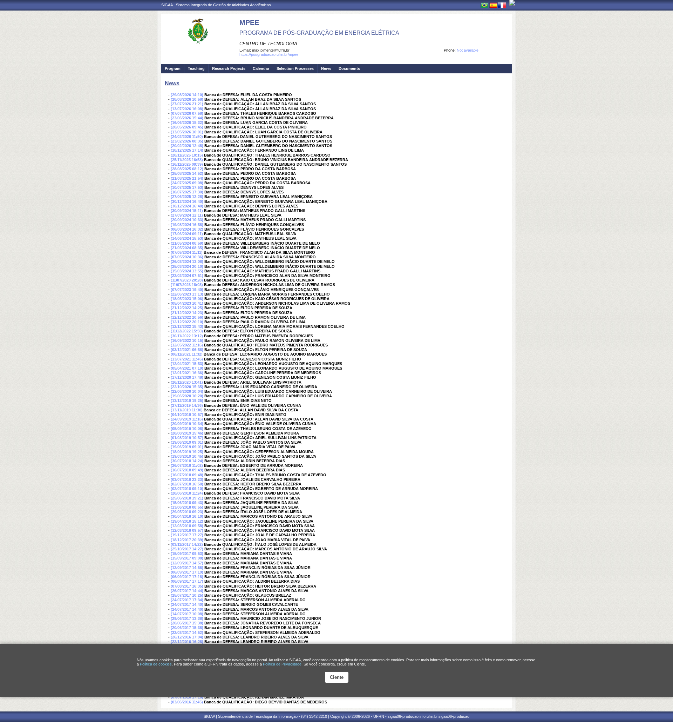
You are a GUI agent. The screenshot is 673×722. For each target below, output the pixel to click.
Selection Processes (295, 68)
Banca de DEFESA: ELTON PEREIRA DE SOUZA (248, 308)
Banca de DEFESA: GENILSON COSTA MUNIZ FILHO (252, 359)
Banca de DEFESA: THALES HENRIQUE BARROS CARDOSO (260, 113)
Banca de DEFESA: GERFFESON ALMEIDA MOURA (251, 433)
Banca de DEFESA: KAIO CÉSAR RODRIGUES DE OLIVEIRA (259, 280)
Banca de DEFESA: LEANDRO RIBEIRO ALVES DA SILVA (256, 637)
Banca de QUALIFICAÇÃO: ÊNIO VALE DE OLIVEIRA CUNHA (260, 424)
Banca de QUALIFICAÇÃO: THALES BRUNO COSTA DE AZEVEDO (265, 475)
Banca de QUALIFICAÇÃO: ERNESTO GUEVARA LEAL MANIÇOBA (265, 201)
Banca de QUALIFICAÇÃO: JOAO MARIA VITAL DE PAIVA (257, 540)
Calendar (261, 68)
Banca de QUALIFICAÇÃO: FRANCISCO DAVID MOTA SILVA (259, 526)
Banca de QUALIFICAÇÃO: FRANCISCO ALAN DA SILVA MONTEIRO (267, 275)
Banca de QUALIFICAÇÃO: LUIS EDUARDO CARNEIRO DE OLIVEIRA (268, 391)
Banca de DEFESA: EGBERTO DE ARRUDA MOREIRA (253, 465)
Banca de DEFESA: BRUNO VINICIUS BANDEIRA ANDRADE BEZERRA (269, 118)
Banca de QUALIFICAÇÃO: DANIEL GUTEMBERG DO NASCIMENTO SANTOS (275, 164)
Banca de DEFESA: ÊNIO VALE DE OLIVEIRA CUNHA (252, 405)
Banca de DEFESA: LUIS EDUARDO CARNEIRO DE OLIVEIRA (260, 387)
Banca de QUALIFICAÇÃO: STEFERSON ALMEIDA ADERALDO (262, 632)
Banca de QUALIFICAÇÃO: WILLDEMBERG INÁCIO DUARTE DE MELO (269, 261)
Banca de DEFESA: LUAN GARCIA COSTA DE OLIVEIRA (256, 122)
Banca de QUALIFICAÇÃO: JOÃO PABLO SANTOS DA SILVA (260, 456)
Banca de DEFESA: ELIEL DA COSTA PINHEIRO (248, 95)
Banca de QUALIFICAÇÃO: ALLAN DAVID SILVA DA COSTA (258, 419)
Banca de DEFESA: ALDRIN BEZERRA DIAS (244, 461)
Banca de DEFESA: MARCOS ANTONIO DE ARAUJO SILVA (258, 516)
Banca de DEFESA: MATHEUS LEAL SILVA (242, 215)
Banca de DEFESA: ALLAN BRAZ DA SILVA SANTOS (252, 99)
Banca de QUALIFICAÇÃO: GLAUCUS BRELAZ (247, 595)
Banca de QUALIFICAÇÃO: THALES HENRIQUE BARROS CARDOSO (267, 155)
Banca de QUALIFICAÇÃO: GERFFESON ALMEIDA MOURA (259, 452)
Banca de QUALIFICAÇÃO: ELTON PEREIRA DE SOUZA (255, 349)
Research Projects (228, 68)
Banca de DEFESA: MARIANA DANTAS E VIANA (248, 553)
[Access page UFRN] (512, 3)
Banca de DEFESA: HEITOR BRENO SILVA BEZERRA (252, 484)
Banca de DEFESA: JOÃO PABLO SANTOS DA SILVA (252, 442)
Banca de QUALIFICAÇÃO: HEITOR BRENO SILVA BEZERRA (260, 586)
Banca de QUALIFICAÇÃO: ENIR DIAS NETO (245, 414)
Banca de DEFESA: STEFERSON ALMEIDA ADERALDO (255, 600)
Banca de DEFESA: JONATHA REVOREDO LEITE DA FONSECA (262, 623)
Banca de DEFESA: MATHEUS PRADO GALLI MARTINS (254, 210)
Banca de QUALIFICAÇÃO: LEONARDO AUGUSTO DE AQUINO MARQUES (273, 364)
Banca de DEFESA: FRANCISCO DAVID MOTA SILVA (252, 493)
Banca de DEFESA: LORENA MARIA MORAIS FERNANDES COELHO (267, 294)
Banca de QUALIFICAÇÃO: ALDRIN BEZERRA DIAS (252, 581)
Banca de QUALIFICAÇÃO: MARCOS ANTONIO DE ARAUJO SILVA (265, 549)
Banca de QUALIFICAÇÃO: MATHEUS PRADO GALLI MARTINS (262, 271)
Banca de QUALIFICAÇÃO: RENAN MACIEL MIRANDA (254, 697)
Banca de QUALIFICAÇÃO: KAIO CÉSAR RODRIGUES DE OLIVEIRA (266, 299)
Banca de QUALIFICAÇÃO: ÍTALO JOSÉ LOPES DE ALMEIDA (260, 544)
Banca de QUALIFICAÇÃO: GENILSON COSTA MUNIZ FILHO (260, 377)
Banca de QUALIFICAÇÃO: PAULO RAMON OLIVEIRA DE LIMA (262, 340)
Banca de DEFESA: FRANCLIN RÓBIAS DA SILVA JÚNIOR (257, 567)
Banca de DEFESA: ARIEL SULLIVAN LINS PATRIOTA (252, 382)
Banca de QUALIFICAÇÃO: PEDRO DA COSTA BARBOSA (257, 183)
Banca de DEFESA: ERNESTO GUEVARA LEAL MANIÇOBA (258, 196)
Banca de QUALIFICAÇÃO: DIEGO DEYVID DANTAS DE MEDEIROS (265, 702)
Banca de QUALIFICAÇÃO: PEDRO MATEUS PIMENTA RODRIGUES (266, 345)
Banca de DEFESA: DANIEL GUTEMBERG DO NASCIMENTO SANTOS (268, 136)
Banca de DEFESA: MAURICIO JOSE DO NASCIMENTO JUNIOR (262, 618)
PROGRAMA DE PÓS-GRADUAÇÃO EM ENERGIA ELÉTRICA (319, 33)
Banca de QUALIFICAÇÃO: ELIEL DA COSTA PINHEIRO (255, 127)
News (326, 68)
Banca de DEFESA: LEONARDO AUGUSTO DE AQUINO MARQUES (265, 354)
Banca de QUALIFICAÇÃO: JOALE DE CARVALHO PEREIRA (259, 535)
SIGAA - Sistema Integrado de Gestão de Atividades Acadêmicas (216, 5)
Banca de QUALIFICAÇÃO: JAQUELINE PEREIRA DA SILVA (258, 521)
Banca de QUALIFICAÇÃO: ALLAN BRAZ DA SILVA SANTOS (260, 104)
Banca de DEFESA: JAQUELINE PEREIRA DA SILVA (251, 503)
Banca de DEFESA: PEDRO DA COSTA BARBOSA (250, 169)
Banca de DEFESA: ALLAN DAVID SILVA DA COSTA (251, 410)
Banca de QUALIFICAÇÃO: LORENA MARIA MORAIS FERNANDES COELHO (274, 326)
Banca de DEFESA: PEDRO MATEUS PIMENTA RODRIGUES (258, 336)
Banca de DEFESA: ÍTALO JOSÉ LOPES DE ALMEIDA (253, 512)
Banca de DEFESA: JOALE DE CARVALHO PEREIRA (252, 479)
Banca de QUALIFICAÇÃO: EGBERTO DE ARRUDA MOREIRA (261, 488)
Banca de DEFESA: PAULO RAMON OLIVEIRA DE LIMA (255, 317)
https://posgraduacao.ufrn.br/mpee (268, 54)
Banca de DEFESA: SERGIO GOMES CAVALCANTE (251, 604)
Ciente (337, 677)
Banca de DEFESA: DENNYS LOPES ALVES (244, 187)
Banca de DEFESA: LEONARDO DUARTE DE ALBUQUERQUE (261, 627)
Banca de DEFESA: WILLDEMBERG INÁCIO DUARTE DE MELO (262, 243)
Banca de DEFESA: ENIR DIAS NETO (238, 400)
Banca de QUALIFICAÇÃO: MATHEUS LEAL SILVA (250, 234)
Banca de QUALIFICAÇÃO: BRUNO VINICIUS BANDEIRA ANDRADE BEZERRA (276, 160)
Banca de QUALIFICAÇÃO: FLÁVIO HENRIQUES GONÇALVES (261, 289)
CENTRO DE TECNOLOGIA (268, 43)
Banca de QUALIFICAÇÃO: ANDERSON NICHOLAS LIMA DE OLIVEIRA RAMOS (277, 303)
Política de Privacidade (282, 664)
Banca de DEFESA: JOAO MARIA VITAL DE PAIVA (249, 447)
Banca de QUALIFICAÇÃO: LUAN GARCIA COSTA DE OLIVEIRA (263, 132)
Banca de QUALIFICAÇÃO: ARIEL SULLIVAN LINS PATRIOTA (260, 438)
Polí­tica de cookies (156, 664)
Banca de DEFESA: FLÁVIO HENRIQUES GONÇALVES (254, 225)
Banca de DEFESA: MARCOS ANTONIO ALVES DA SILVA (256, 591)
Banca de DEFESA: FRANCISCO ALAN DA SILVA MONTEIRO (259, 252)
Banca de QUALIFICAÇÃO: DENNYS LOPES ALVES (251, 206)
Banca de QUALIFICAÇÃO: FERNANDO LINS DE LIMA (254, 150)
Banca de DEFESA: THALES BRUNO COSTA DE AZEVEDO (258, 428)
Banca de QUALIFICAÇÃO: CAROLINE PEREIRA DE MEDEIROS (262, 373)
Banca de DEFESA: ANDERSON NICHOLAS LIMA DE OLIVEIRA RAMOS (269, 285)
